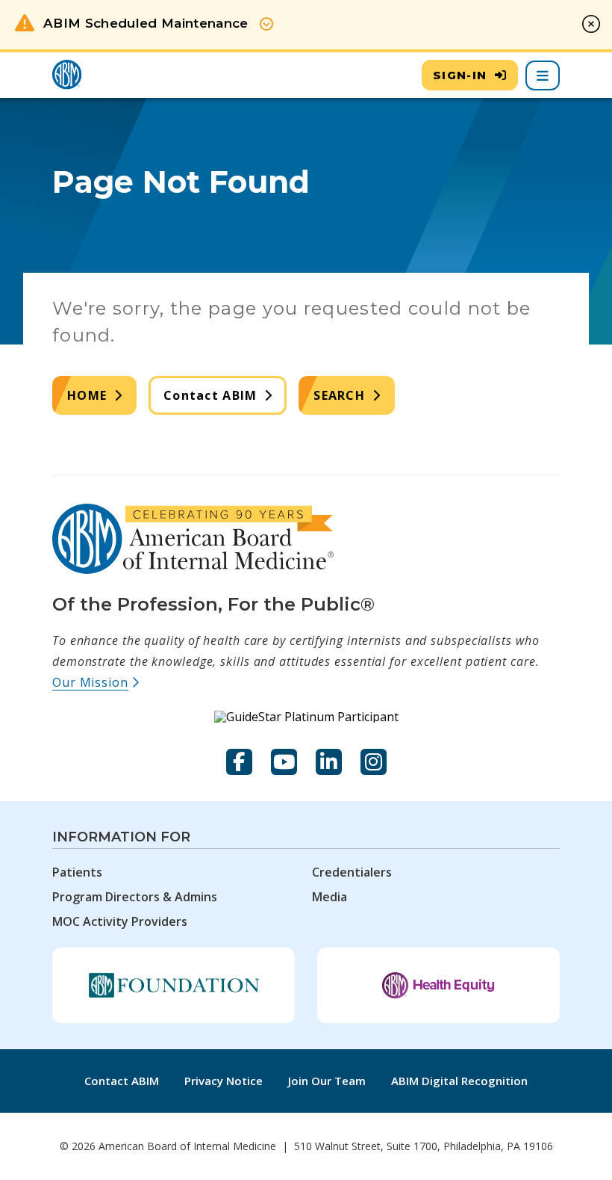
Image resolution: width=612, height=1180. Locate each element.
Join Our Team (327, 1080)
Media (329, 897)
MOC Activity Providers (119, 921)
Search (339, 395)
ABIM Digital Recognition (459, 1080)
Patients (77, 872)
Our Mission (96, 682)
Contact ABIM (210, 395)
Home (87, 395)
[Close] (591, 24)
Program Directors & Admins (134, 897)
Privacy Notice (223, 1080)
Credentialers (352, 872)
